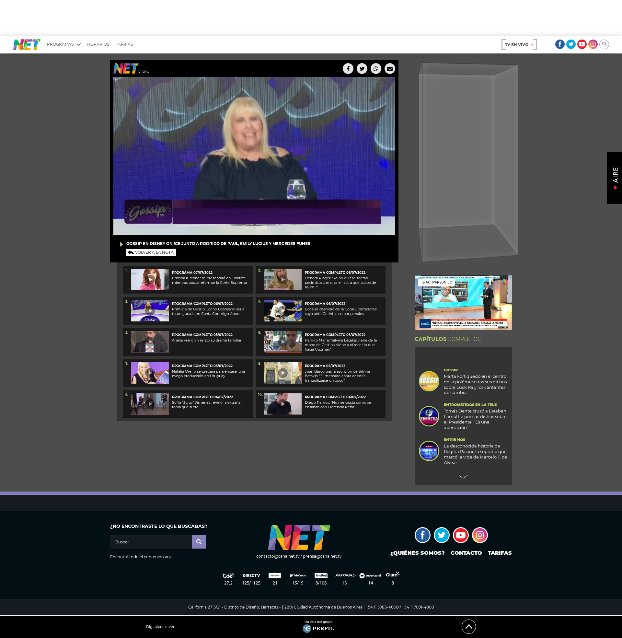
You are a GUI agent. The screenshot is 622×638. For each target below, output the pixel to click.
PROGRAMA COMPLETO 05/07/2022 (202, 335)
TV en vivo (516, 44)
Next (463, 477)
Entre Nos (454, 440)
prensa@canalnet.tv (322, 556)
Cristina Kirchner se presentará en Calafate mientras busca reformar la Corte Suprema (209, 280)
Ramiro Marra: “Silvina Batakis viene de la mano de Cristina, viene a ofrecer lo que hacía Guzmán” (341, 345)
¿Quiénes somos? (417, 553)
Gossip (451, 370)
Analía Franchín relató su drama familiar (206, 340)
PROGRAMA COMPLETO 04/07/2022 (202, 397)
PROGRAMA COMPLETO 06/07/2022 (335, 273)
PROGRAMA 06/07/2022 (325, 304)
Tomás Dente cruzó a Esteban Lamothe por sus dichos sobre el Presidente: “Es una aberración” (475, 419)
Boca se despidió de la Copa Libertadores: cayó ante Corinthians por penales (341, 311)
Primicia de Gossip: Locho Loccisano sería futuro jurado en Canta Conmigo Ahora (208, 311)
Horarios (98, 44)
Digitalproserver (160, 627)
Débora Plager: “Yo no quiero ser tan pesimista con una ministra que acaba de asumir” (340, 283)
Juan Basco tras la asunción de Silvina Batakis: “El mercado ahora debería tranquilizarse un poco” (337, 376)
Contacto (466, 553)
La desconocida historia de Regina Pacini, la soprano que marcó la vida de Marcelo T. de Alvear (475, 454)
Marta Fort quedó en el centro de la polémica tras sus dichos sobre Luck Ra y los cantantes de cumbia (475, 384)
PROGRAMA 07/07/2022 (192, 273)
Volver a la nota (154, 252)
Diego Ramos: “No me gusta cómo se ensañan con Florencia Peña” (338, 404)
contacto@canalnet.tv (278, 556)
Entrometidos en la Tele (470, 405)
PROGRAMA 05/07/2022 (325, 366)
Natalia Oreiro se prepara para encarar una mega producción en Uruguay (208, 373)
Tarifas (124, 44)
